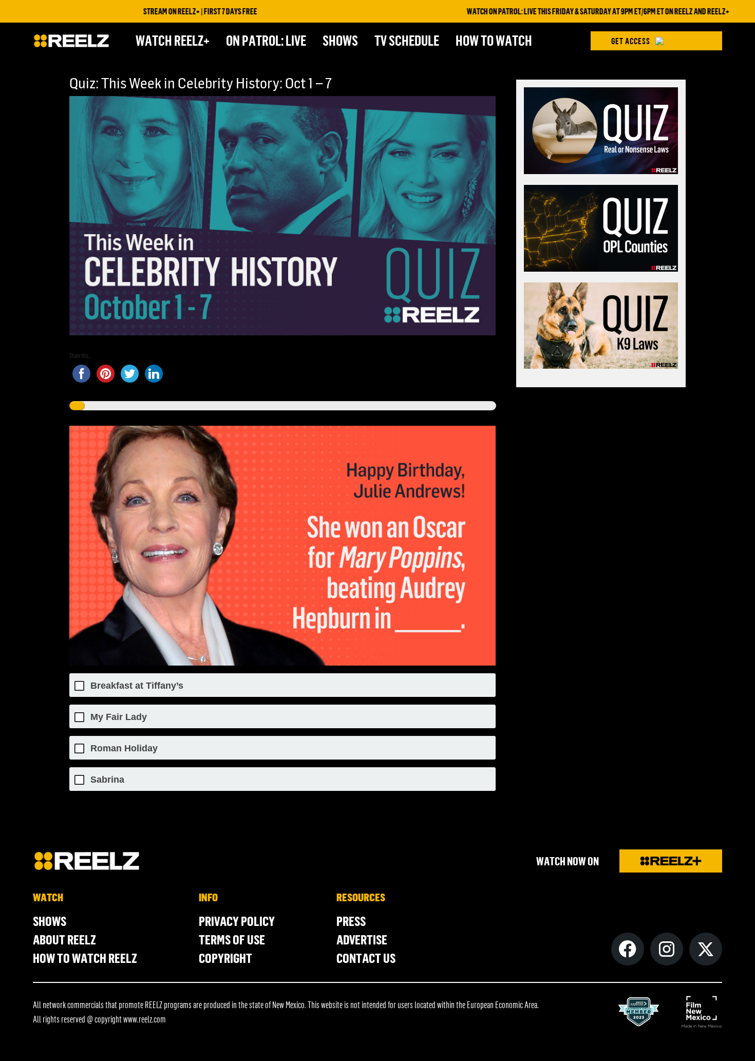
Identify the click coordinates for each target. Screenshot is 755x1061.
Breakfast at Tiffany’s (136, 686)
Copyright (225, 958)
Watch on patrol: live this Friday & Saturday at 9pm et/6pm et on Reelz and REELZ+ (560, 11)
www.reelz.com (144, 1019)
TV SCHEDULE (406, 40)
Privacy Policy (237, 921)
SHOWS (340, 40)
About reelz (64, 939)
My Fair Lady (118, 717)
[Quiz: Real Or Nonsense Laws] (601, 132)
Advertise (361, 939)
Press (351, 921)
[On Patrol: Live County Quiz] (601, 230)
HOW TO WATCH (494, 40)
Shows (49, 921)
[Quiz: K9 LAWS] (601, 327)
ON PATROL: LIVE (266, 40)
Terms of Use (232, 939)
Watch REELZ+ (173, 40)
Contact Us (365, 958)
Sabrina (107, 780)
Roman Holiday (124, 748)
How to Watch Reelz (85, 958)
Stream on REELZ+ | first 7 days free (162, 11)
